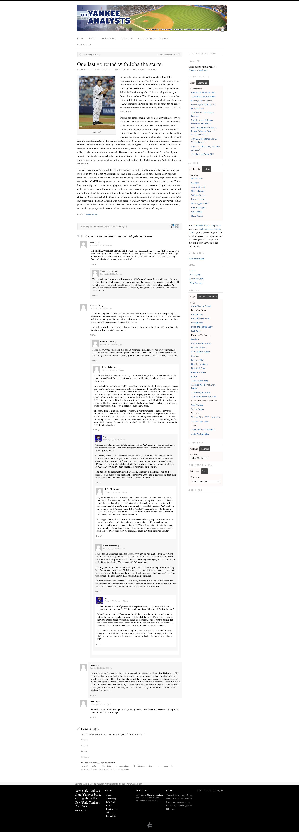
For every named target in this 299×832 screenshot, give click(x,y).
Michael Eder (197, 178)
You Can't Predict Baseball (203, 429)
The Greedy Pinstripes (201, 392)
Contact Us (84, 44)
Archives (194, 448)
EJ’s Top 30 (127, 39)
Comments (202, 82)
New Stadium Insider (200, 351)
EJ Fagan (195, 182)
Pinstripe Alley (197, 359)
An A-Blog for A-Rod (201, 306)
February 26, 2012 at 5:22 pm (111, 344)
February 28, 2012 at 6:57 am (114, 548)
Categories (194, 470)
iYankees (195, 339)
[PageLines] (149, 828)
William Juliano (198, 195)
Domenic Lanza (198, 199)
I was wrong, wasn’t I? (91, 54)
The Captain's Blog (199, 380)
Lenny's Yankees (198, 347)
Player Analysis (149, 70)
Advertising (108, 39)
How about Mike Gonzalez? (203, 92)
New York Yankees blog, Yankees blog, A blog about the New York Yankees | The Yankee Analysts (88, 800)
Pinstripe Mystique (199, 364)
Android (202, 70)
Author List (195, 168)
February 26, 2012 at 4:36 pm (101, 245)
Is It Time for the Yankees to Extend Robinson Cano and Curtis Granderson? (203, 131)
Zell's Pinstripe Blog (200, 433)
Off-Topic (110, 812)
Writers (201, 296)
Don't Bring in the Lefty (202, 326)
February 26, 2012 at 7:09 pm (113, 370)
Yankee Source (197, 408)
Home (80, 39)
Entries (195, 274)
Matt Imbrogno (197, 190)
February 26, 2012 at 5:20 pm (111, 274)
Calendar (205, 448)
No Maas (195, 355)
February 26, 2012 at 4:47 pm (101, 308)
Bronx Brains (197, 322)
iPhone (192, 70)
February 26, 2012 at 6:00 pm (101, 668)
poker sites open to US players (207, 225)
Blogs (192, 296)
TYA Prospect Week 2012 (166, 54)
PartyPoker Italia (196, 258)
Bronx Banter (197, 314)
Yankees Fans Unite (199, 421)
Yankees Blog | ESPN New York (205, 417)
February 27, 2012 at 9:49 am (114, 439)
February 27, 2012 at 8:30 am (101, 704)
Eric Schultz (196, 211)
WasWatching (197, 404)
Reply (93, 264)
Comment (85, 756)
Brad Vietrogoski (198, 207)
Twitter (207, 168)
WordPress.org (196, 282)
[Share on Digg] (177, 226)
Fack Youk (196, 330)
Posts (192, 82)
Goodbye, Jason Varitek (201, 100)
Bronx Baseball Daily (200, 318)
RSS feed (170, 808)
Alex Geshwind (198, 186)
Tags (204, 470)
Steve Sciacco (88, 70)
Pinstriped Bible (198, 368)
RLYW (194, 376)
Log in (192, 270)
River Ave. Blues (198, 372)
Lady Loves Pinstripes (201, 343)
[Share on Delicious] (172, 226)
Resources (212, 296)
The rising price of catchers (203, 96)
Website (84, 751)
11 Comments (128, 70)
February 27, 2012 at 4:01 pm (116, 492)
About (92, 39)
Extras (164, 39)
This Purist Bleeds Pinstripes (203, 396)
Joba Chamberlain (91, 214)
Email (83, 745)
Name (83, 739)
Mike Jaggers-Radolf (200, 203)
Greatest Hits (146, 39)
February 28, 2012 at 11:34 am (116, 601)
